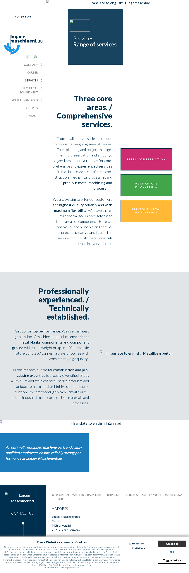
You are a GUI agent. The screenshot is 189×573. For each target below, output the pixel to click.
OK (172, 552)
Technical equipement (29, 90)
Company (31, 64)
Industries (30, 108)
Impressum (73, 567)
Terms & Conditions (141, 494)
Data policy (173, 494)
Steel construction (146, 159)
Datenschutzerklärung (56, 567)
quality (78, 205)
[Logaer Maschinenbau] (23, 498)
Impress (113, 494)
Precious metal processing (146, 211)
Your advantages (25, 100)
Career (32, 72)
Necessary (138, 543)
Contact (23, 17)
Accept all (172, 543)
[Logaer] (23, 45)
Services (31, 80)
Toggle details (172, 560)
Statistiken (138, 548)
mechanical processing (88, 177)
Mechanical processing (146, 185)
